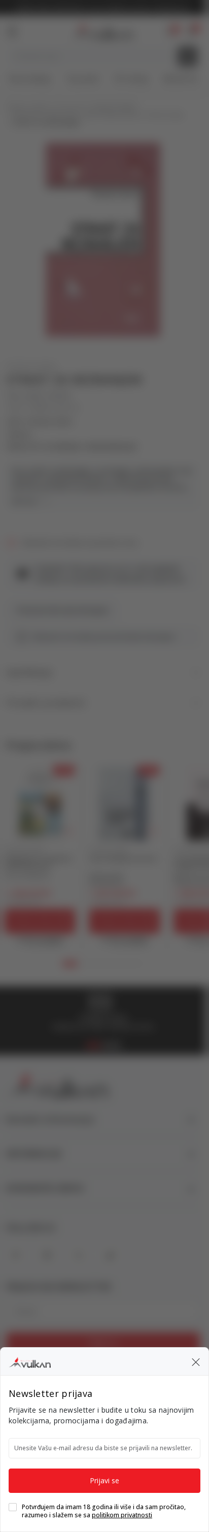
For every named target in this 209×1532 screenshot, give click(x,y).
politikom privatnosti (122, 1515)
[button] (196, 1361)
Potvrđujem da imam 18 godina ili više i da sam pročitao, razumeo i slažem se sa (104, 1511)
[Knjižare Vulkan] (30, 1361)
